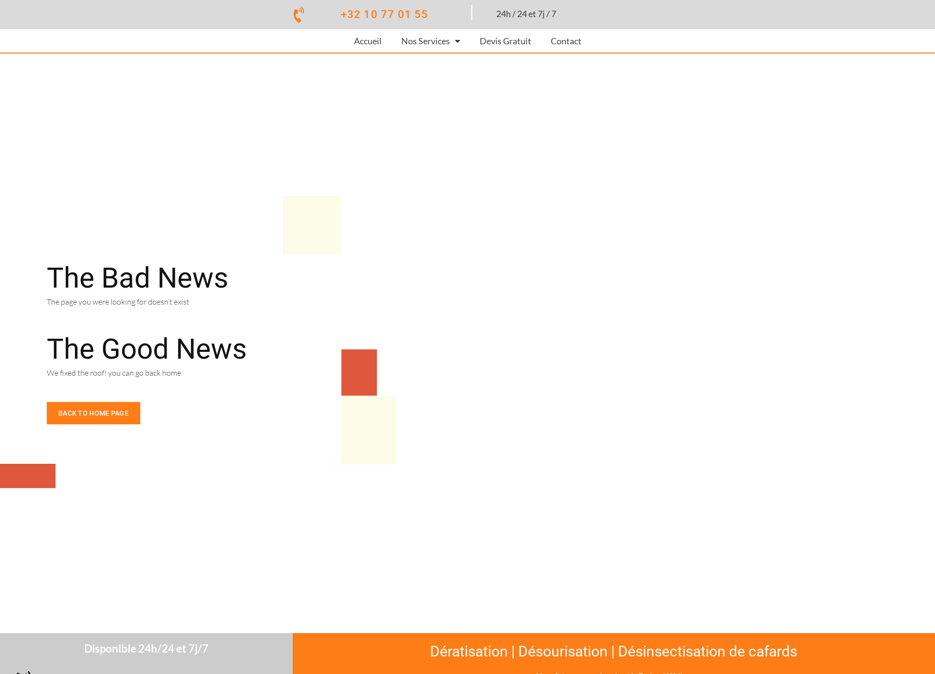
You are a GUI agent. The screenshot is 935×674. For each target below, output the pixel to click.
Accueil (368, 41)
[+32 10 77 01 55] (299, 14)
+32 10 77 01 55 (385, 14)
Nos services (425, 41)
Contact (566, 41)
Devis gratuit (505, 41)
